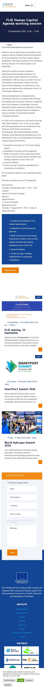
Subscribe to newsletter (22, 633)
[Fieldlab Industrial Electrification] (9, 5)
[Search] (38, 5)
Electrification (22, 613)
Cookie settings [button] (9, 680)
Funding (22, 621)
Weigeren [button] (29, 680)
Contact (22, 637)
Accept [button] (20, 680)
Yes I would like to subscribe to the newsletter (22, 521)
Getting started (22, 609)
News (22, 629)
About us (22, 625)
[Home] (3, 45)
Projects (22, 617)
